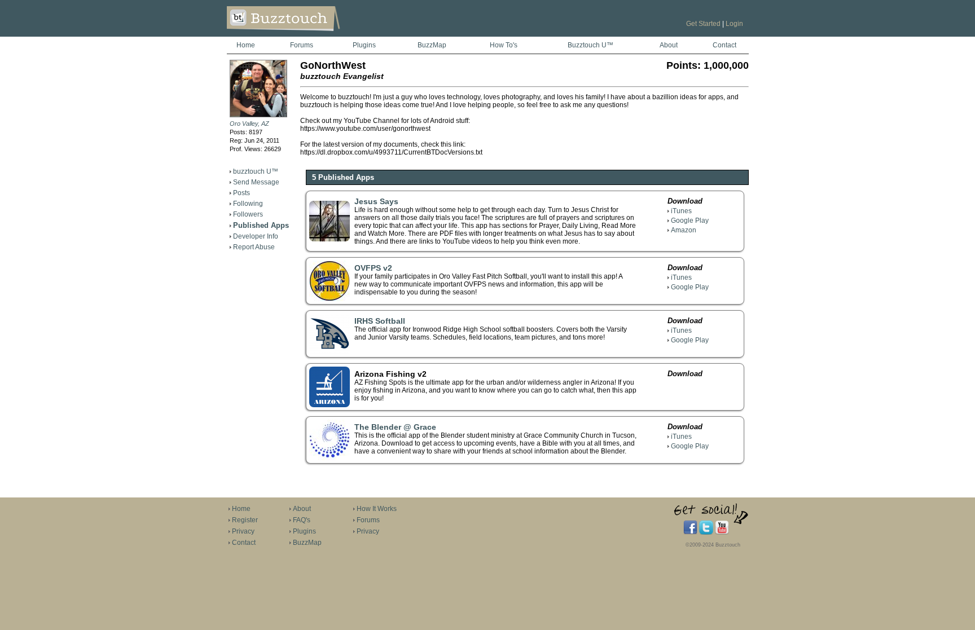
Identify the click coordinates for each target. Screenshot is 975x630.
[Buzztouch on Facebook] (690, 532)
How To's (503, 45)
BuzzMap (432, 45)
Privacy (243, 531)
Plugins (364, 45)
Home (245, 45)
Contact (724, 45)
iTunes (681, 211)
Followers (248, 214)
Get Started (703, 24)
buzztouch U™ (255, 171)
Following (248, 204)
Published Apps (261, 225)
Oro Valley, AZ (249, 123)
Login (734, 24)
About (669, 45)
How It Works (377, 509)
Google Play (690, 220)
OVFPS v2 (373, 267)
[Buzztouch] (311, 34)
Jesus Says (376, 201)
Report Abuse (254, 247)
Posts (241, 193)
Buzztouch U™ (590, 45)
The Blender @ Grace (395, 426)
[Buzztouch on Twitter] (706, 532)
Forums (301, 45)
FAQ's (301, 520)
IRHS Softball (379, 320)
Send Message (256, 182)
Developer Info (255, 236)
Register (245, 520)
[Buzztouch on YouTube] (722, 532)
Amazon (683, 230)
